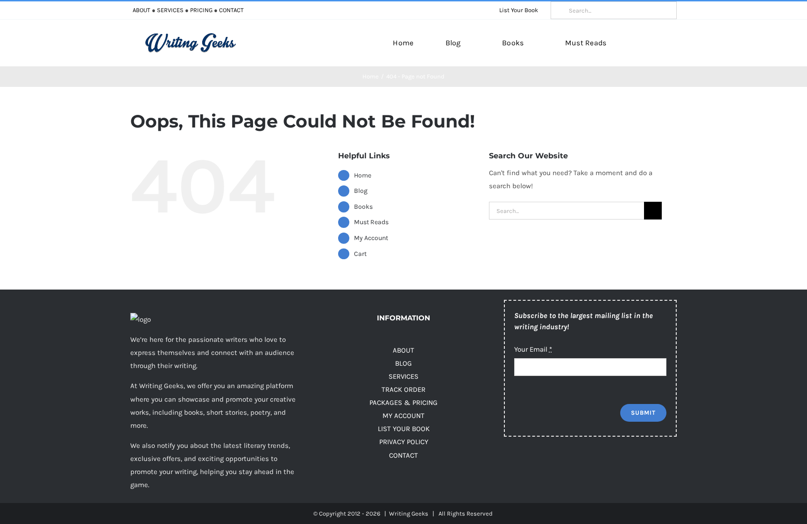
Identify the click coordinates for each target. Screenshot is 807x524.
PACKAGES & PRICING (403, 402)
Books (363, 207)
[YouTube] (566, 467)
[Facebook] (510, 467)
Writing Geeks (408, 513)
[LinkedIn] (584, 467)
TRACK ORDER (403, 389)
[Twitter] (528, 467)
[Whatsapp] (603, 467)
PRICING (201, 10)
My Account (371, 238)
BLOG (403, 363)
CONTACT (231, 10)
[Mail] (622, 467)
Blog (361, 191)
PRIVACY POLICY (403, 442)
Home (362, 175)
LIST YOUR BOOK (404, 429)
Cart (360, 254)
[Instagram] (547, 467)
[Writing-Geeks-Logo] (191, 36)
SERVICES (170, 10)
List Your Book (518, 10)
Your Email (533, 349)
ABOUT (141, 10)
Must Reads (371, 222)
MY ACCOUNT (403, 415)
